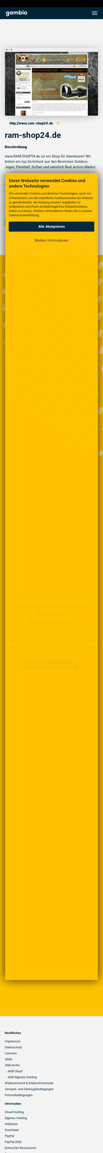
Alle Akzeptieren (51, 226)
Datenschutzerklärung (24, 215)
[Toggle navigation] (94, 13)
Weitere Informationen (52, 240)
